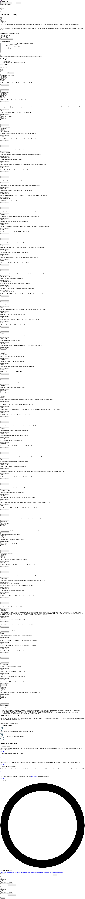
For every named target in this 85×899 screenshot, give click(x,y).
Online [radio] (6, 67)
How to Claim (16, 56)
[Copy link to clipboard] (1, 17)
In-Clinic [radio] (3, 67)
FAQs (33, 56)
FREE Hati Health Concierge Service (25, 56)
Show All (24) (3, 521)
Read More (2, 751)
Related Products (38, 56)
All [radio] (1, 67)
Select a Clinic (10, 56)
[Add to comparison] (1, 19)
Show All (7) (3, 390)
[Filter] (1, 70)
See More (2, 873)
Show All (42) (3, 348)
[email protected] (34, 776)
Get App (8, 4)
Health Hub (14, 2)
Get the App (4, 4)
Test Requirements (4, 56)
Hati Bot (3, 897)
